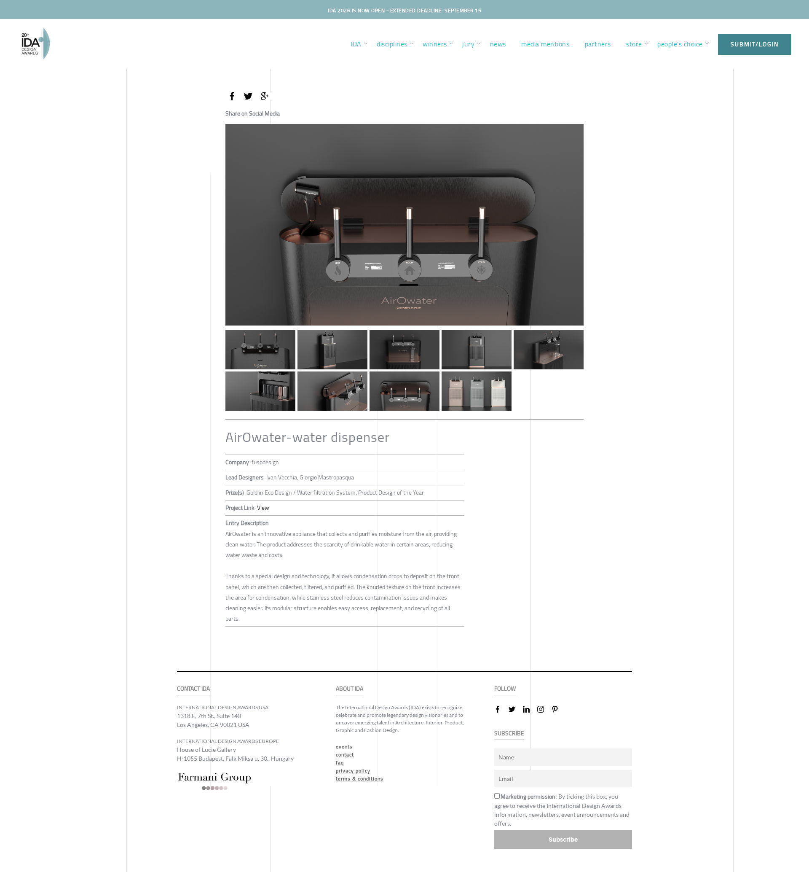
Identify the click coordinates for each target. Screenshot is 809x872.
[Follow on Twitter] (515, 709)
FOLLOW (505, 688)
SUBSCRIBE (509, 733)
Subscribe (563, 839)
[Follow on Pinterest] (558, 709)
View (263, 507)
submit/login (755, 44)
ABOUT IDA (349, 688)
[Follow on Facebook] (501, 709)
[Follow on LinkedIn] (529, 709)
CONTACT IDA (193, 688)
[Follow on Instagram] (544, 709)
